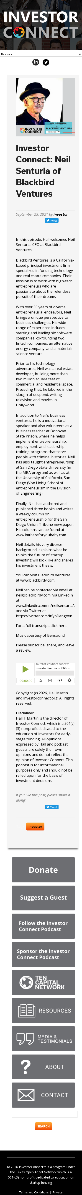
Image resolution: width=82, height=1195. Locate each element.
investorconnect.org (40, 698)
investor (61, 214)
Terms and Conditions (34, 1192)
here (63, 625)
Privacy (58, 1192)
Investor (35, 826)
